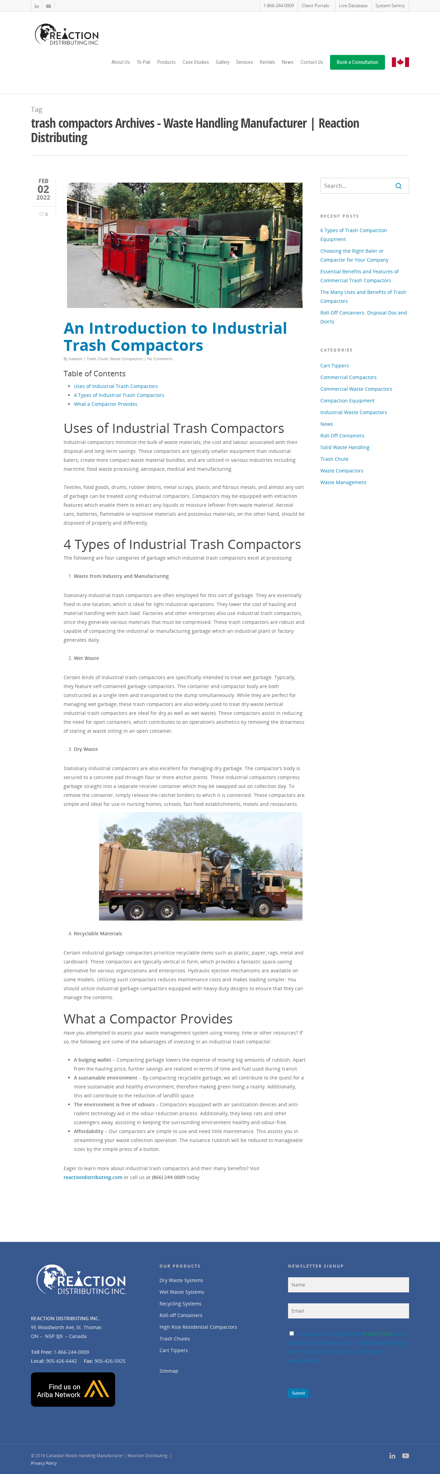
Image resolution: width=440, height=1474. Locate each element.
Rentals (267, 62)
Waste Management (343, 482)
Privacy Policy (378, 1333)
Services (244, 62)
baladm (75, 358)
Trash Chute (97, 358)
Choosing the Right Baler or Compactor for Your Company (354, 255)
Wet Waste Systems (182, 1292)
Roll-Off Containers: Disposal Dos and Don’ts (363, 317)
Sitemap (169, 1371)
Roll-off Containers (181, 1315)
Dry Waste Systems (181, 1280)
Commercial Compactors (348, 377)
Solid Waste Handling (345, 447)
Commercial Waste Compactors (356, 389)
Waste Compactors (126, 358)
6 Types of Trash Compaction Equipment (353, 234)
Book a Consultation (357, 62)
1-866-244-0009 (278, 5)
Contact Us (311, 62)
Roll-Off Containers (342, 435)
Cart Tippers (334, 365)
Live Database (353, 5)
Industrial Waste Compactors (353, 412)
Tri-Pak (144, 62)
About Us (120, 62)
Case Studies (196, 62)
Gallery (222, 62)
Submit (298, 1393)
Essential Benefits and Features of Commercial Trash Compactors (359, 276)
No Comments (160, 358)
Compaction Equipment (347, 400)
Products (166, 62)
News (288, 62)
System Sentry (390, 5)
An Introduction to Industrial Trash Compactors (175, 336)
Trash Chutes (175, 1338)
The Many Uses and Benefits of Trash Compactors (363, 296)
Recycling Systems (180, 1303)
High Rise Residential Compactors (198, 1327)
